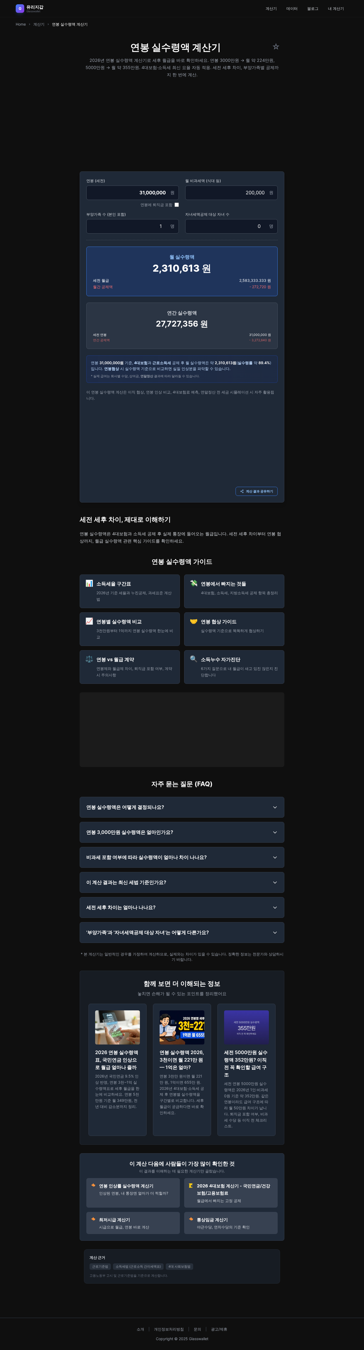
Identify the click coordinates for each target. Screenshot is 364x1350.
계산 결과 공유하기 (259, 491)
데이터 (292, 8)
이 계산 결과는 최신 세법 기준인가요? (126, 882)
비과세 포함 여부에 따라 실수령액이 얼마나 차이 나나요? (146, 857)
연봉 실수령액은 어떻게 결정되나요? (125, 807)
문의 (197, 1329)
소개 (140, 1329)
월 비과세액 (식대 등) (203, 180)
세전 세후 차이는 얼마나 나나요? (121, 907)
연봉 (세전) (95, 180)
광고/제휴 (219, 1329)
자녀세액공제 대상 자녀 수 (207, 214)
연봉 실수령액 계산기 (70, 24)
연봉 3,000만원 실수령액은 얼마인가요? (129, 832)
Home (21, 24)
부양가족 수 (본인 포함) (106, 214)
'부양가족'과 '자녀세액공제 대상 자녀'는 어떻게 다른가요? (147, 932)
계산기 (271, 8)
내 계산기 (336, 8)
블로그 (312, 8)
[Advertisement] (182, 123)
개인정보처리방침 (169, 1329)
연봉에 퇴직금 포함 (156, 204)
